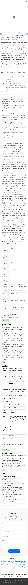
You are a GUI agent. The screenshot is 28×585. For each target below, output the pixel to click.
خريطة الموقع (15, 582)
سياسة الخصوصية (19, 582)
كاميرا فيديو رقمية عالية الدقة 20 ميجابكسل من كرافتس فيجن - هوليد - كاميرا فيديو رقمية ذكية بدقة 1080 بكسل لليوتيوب (20, 575)
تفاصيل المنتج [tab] (14, 97)
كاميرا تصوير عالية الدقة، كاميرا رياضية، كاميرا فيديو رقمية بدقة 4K (7, 575)
